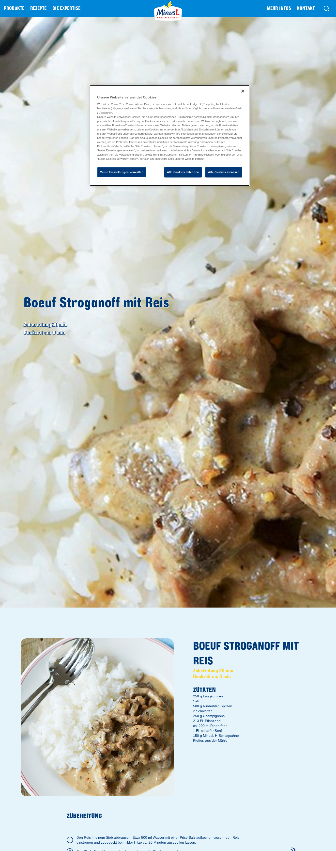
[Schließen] (242, 91)
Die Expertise (66, 8)
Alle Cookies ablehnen (183, 172)
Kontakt (306, 8)
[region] (170, 135)
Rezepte (38, 8)
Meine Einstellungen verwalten (122, 172)
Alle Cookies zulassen (224, 172)
